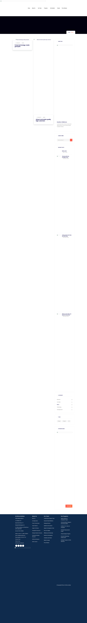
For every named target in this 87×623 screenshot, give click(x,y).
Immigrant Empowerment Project (65, 530)
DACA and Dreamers (35, 539)
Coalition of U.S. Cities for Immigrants (65, 527)
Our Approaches (35, 520)
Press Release (46, 542)
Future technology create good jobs (22, 45)
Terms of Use (17, 541)
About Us (33, 518)
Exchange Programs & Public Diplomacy (66, 541)
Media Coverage (47, 540)
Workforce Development (48, 535)
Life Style (58, 402)
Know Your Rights (47, 530)
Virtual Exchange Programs (65, 533)
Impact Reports (35, 525)
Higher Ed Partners (35, 528)
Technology (59, 407)
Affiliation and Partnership (48, 532)
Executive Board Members (48, 520)
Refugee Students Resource (37, 532)
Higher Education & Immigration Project (64, 519)
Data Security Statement (19, 542)
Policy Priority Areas (35, 523)
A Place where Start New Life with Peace (66, 236)
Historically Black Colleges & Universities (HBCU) (66, 523)
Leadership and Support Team (49, 518)
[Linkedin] (23, 546)
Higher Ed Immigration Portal (49, 528)
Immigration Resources (36, 530)
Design (59, 421)
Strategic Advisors (47, 523)
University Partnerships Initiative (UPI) (65, 537)
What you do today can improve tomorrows (66, 314)
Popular (64, 421)
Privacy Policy (17, 539)
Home (69, 32)
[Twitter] (19, 546)
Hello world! (64, 151)
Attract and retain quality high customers (43, 120)
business (58, 399)
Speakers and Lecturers (48, 525)
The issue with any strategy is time (65, 157)
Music (58, 404)
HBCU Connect (34, 541)
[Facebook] (16, 546)
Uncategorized (59, 409)
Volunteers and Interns (48, 537)
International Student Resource (35, 536)
